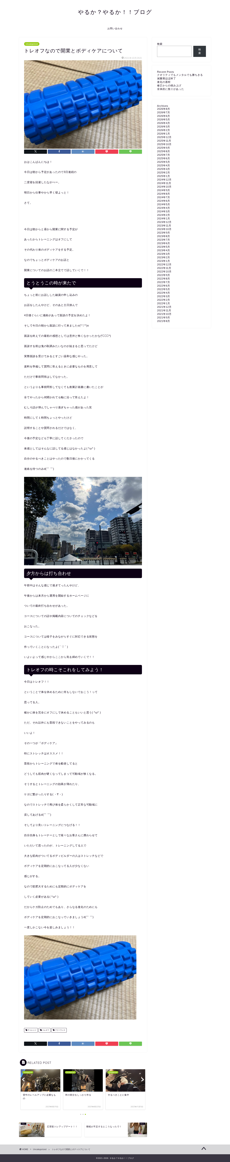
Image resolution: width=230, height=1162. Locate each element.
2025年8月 (163, 151)
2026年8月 (163, 108)
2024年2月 (163, 215)
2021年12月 (164, 306)
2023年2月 (163, 257)
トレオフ (45, 1030)
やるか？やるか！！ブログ (115, 11)
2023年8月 (163, 236)
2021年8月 (163, 321)
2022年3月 (163, 296)
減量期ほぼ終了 (166, 78)
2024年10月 (164, 186)
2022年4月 (163, 292)
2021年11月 (164, 310)
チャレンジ (31, 1030)
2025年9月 (163, 147)
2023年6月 (163, 243)
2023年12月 (164, 222)
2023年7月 (163, 239)
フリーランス (60, 1030)
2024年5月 (163, 204)
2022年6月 (163, 285)
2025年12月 (164, 137)
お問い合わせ (115, 28)
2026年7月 (163, 112)
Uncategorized (32, 44)
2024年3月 (163, 211)
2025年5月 (163, 161)
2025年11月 (164, 140)
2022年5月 (163, 289)
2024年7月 (163, 197)
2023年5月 (163, 246)
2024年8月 (163, 193)
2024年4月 (163, 207)
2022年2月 (163, 299)
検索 (159, 43)
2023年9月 (163, 232)
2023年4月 (163, 250)
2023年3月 (163, 253)
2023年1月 (163, 260)
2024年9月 (163, 190)
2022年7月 (163, 282)
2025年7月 (163, 154)
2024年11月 (164, 183)
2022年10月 (164, 271)
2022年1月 (163, 303)
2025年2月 (163, 172)
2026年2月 (163, 130)
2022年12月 (164, 264)
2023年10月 (164, 229)
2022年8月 (163, 278)
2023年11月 (164, 225)
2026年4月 (163, 123)
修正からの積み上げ (169, 85)
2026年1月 (163, 133)
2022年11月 (164, 268)
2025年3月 (163, 169)
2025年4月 (163, 165)
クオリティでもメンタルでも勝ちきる (180, 74)
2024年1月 (163, 218)
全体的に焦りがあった (170, 89)
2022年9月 (163, 275)
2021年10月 (164, 314)
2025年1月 (163, 176)
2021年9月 (163, 317)
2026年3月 (163, 126)
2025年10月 (164, 144)
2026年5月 (163, 119)
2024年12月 (164, 179)
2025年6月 (163, 158)
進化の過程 (164, 81)
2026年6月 (163, 115)
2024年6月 (163, 200)
